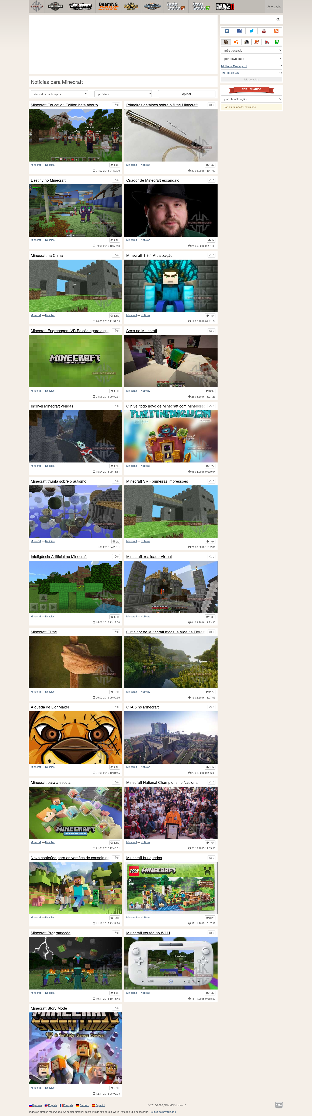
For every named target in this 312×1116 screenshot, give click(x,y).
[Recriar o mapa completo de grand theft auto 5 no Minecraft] (171, 737)
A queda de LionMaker (50, 707)
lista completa (252, 79)
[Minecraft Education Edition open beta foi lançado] (75, 135)
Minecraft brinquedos (144, 858)
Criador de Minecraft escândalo (152, 180)
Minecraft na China (47, 255)
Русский (37, 1105)
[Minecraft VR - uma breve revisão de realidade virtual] (171, 511)
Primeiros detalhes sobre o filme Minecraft (162, 105)
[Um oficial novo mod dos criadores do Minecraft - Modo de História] (75, 1048)
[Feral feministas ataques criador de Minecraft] (171, 210)
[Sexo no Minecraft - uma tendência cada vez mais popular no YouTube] (171, 361)
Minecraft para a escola (50, 782)
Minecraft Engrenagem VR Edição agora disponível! (70, 331)
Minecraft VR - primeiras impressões (157, 481)
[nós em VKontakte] (227, 30)
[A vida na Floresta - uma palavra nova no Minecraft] (171, 662)
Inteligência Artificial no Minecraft (59, 556)
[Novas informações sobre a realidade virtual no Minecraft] (75, 361)
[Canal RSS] (276, 30)
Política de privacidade (163, 1111)
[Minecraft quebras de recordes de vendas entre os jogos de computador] (75, 436)
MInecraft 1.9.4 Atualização (149, 255)
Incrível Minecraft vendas (52, 406)
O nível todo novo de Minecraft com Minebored (165, 406)
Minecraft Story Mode (49, 1008)
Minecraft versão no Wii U (148, 933)
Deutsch (84, 1105)
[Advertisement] (123, 44)
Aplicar (186, 94)
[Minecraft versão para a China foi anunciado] (75, 286)
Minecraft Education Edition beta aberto (64, 105)
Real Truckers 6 (230, 72)
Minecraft (36, 164)
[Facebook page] (239, 30)
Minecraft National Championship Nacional (162, 782)
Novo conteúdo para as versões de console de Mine (70, 858)
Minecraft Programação (50, 933)
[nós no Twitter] (251, 30)
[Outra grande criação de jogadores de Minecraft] (75, 210)
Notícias (50, 164)
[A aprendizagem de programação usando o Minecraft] (75, 963)
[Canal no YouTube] (264, 30)
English (52, 1105)
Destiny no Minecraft (48, 180)
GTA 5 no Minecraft (142, 707)
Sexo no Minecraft (141, 331)
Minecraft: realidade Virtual (149, 556)
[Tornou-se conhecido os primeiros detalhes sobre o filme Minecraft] (171, 135)
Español (100, 1105)
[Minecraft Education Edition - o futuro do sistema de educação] (75, 813)
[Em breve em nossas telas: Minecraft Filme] (75, 662)
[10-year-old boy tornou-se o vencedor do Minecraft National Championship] (171, 813)
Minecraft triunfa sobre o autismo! (59, 481)
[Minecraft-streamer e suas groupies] (75, 737)
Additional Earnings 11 (234, 66)
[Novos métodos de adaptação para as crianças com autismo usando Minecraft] (75, 511)
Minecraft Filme (44, 632)
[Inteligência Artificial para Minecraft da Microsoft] (75, 587)
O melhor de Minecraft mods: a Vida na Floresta (165, 632)
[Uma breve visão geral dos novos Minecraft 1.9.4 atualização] (171, 286)
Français (68, 1105)
